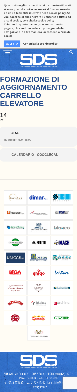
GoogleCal (47, 154)
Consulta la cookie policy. (40, 43)
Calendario (22, 154)
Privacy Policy (39, 386)
